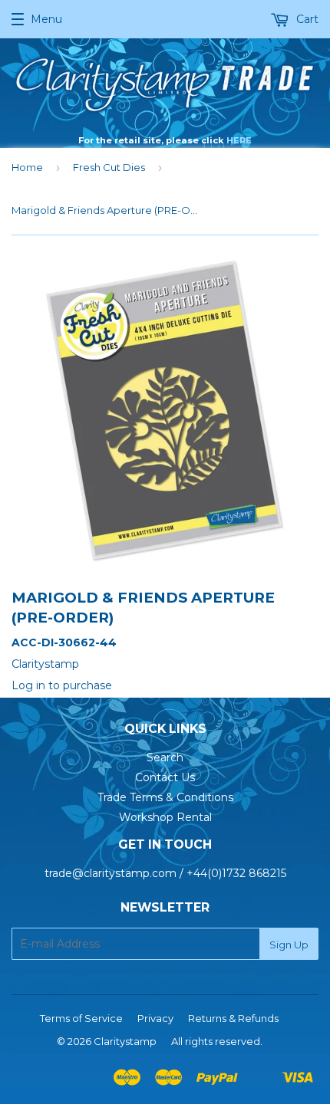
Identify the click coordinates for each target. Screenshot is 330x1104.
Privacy (155, 1018)
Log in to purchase (62, 685)
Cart (305, 19)
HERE (239, 140)
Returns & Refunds (233, 1018)
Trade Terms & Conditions (165, 797)
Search (165, 757)
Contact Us (165, 777)
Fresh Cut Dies (109, 167)
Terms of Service (81, 1018)
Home (27, 167)
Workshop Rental (165, 817)
